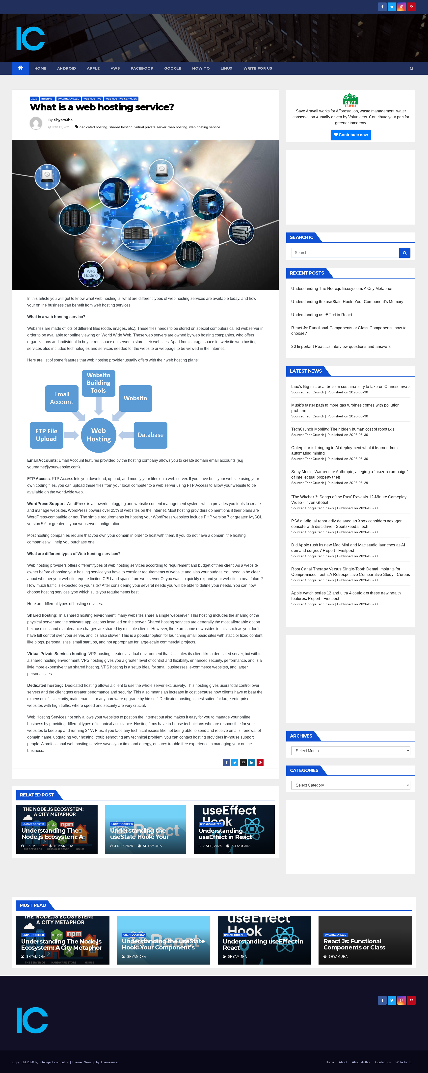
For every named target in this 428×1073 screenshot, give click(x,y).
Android (66, 68)
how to (201, 68)
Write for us (257, 68)
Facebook (142, 68)
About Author (361, 1062)
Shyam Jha (63, 120)
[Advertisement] (350, 187)
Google (172, 68)
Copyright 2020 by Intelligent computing (41, 1062)
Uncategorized (68, 98)
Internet (47, 98)
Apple (93, 68)
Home (40, 68)
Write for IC (404, 1062)
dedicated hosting (93, 127)
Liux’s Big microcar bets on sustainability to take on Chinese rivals (350, 386)
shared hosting (121, 127)
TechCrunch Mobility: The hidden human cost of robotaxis (343, 429)
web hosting (92, 98)
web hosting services (121, 98)
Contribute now (353, 135)
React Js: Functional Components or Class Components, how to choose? (354, 950)
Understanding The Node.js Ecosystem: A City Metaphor (52, 836)
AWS (115, 68)
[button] (412, 68)
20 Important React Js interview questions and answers (341, 346)
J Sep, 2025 (35, 846)
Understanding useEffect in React (225, 834)
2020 (34, 98)
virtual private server (150, 127)
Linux (227, 68)
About (343, 1062)
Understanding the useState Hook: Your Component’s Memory (142, 836)
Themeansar (109, 1062)
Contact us (383, 1062)
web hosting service (204, 127)
